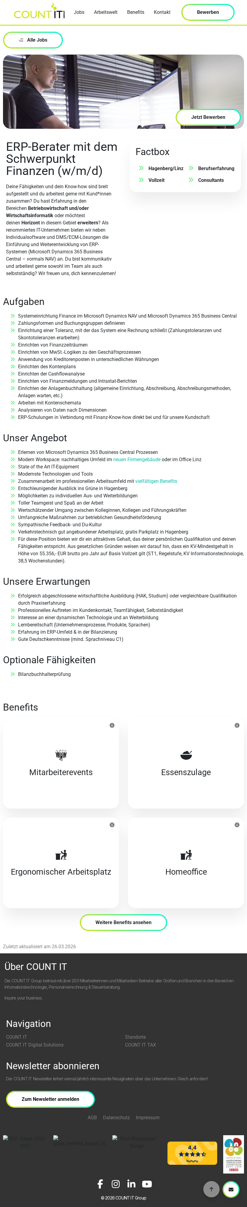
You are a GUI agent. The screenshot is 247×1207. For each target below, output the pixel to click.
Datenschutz (116, 1117)
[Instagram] (115, 1184)
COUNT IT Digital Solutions (35, 1045)
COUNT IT (16, 1037)
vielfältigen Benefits (156, 481)
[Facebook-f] (100, 1184)
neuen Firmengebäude (137, 459)
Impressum (148, 1117)
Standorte (135, 1037)
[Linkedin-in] (131, 1184)
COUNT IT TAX (140, 1045)
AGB (92, 1117)
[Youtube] (147, 1184)
